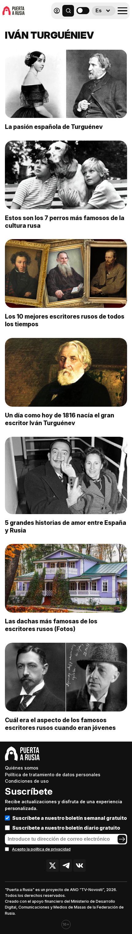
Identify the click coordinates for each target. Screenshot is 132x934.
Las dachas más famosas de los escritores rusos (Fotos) (51, 625)
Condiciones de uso (27, 781)
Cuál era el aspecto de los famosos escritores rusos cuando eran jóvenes (60, 723)
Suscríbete (28, 791)
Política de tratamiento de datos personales (52, 774)
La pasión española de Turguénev (54, 126)
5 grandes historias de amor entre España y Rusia (65, 526)
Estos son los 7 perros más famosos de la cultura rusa (64, 221)
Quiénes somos (21, 767)
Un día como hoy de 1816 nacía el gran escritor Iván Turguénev (59, 419)
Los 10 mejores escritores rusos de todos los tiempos (64, 320)
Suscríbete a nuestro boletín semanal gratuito (69, 818)
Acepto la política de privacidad (41, 849)
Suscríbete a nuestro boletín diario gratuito (66, 828)
